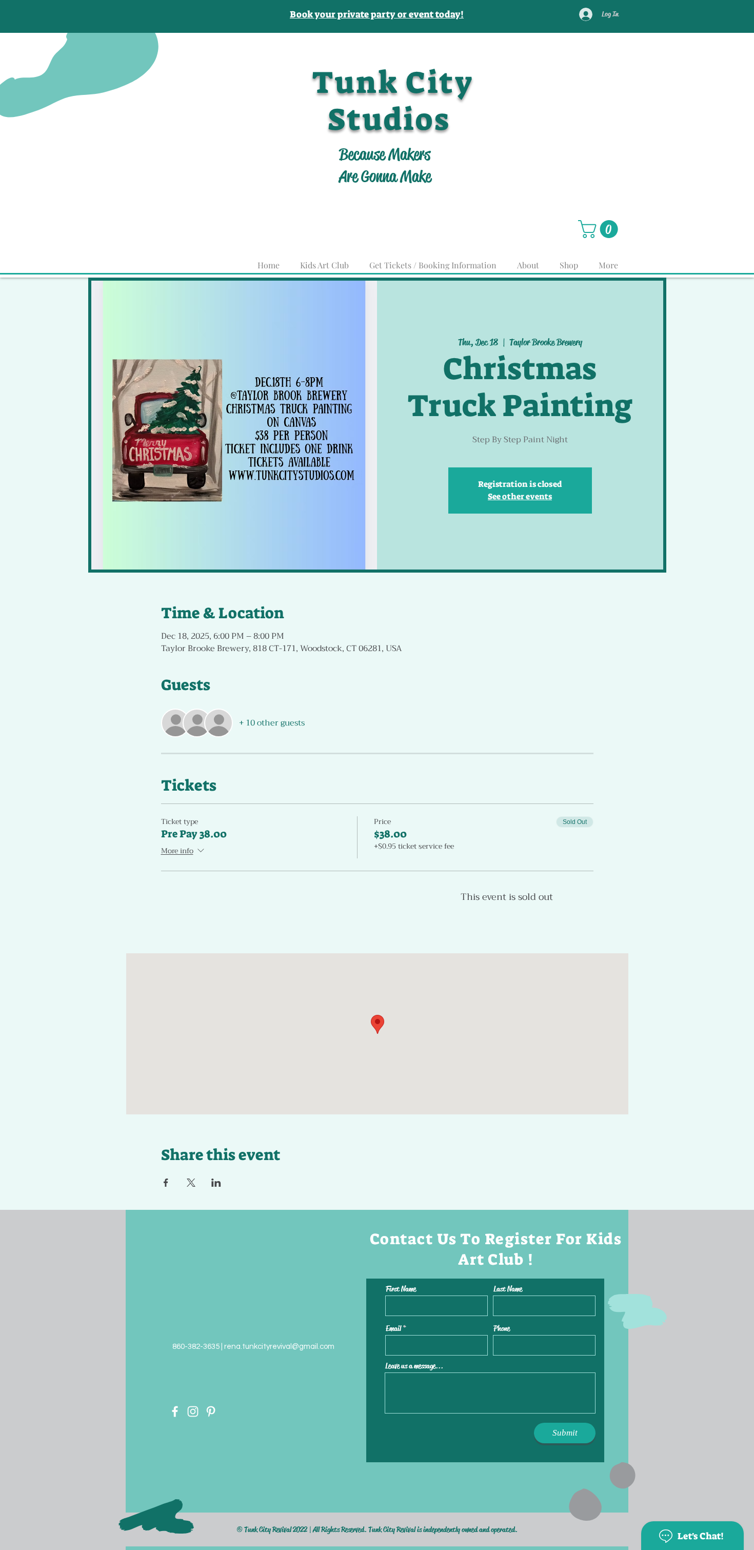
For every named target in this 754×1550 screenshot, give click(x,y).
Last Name (507, 1289)
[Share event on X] (191, 1183)
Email (393, 1328)
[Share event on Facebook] (166, 1183)
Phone (501, 1328)
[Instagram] (193, 1411)
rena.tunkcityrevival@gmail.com (279, 1346)
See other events (520, 496)
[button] (600, 229)
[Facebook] (175, 1411)
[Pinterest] (211, 1411)
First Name (401, 1289)
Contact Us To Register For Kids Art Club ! (496, 1249)
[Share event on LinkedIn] (216, 1183)
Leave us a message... (414, 1366)
